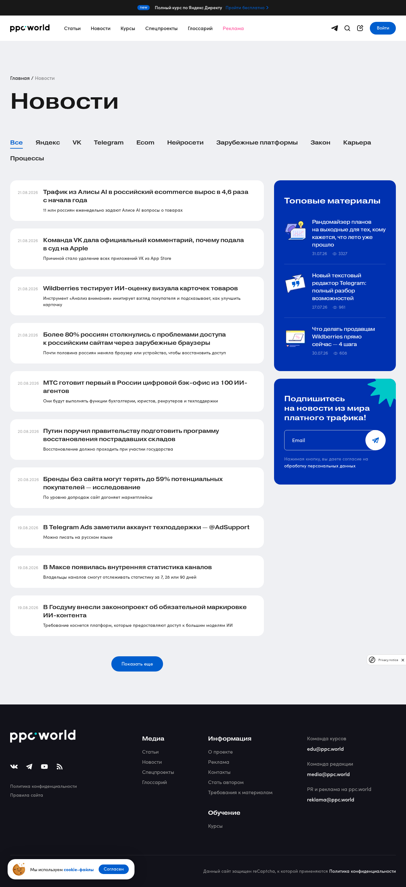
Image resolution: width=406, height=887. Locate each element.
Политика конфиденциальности (43, 786)
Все (16, 142)
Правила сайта (26, 795)
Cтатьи (150, 751)
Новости (100, 27)
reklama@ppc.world (330, 799)
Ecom (145, 142)
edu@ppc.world (325, 748)
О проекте (220, 751)
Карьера (357, 142)
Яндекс (48, 142)
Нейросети (185, 142)
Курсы (128, 27)
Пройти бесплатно (245, 7)
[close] (403, 660)
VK (77, 142)
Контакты (219, 771)
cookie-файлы (79, 869)
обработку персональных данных (320, 466)
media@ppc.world (328, 773)
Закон (321, 142)
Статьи (72, 27)
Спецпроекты (161, 27)
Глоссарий (200, 27)
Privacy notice (388, 660)
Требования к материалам (240, 792)
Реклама (233, 27)
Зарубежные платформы (257, 142)
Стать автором (226, 782)
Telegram (109, 142)
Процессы (27, 158)
